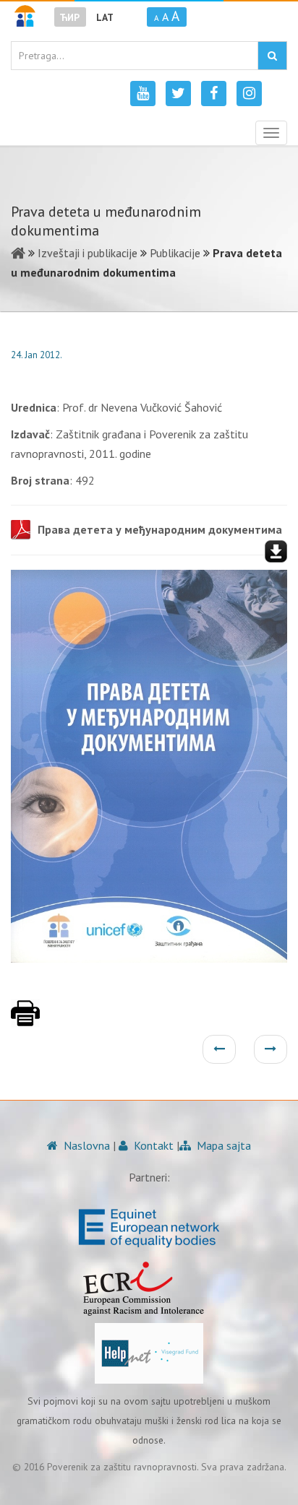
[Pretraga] (272, 55)
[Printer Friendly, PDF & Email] (25, 1020)
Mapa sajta (222, 1145)
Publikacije (175, 253)
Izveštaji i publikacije (87, 253)
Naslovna (85, 1145)
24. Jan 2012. (36, 355)
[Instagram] (249, 93)
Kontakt (152, 1145)
